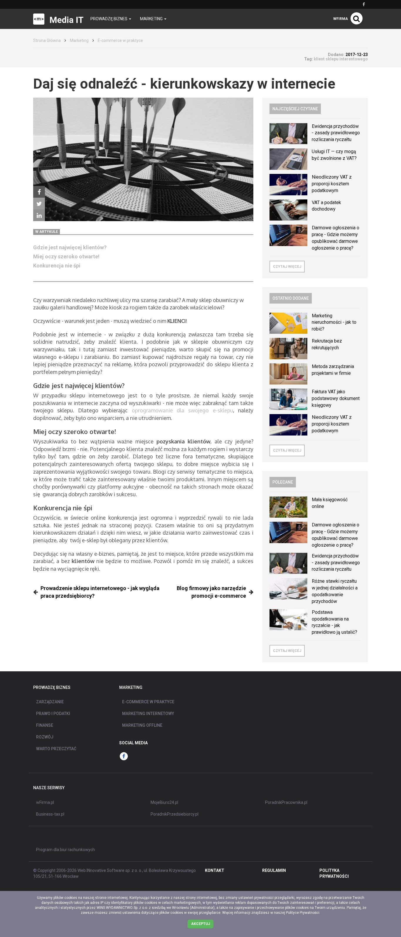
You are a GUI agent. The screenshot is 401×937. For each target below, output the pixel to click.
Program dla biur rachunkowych (65, 849)
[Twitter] (39, 203)
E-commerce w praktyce (120, 40)
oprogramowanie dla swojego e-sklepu (182, 410)
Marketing (79, 40)
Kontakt (214, 870)
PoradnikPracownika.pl (286, 802)
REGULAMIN (274, 870)
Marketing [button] (152, 18)
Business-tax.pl (50, 814)
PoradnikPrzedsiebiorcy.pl (174, 814)
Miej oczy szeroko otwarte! (66, 256)
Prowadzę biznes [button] (109, 18)
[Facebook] (39, 192)
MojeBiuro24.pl (164, 802)
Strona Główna (47, 40)
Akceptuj (200, 924)
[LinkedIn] (39, 215)
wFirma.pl (45, 802)
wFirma (340, 19)
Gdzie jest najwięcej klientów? (70, 247)
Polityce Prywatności (302, 913)
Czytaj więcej (287, 267)
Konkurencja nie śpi (56, 265)
